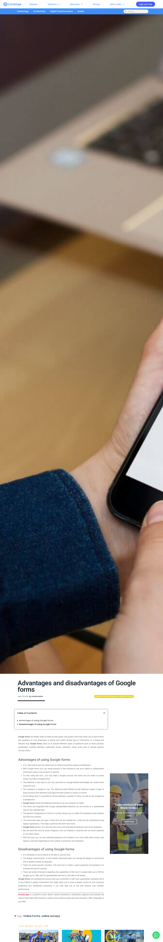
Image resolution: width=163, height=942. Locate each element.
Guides (80, 11)
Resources (75, 4)
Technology (23, 11)
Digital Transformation (61, 11)
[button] (104, 713)
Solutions (52, 4)
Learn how (129, 821)
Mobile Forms (126, 696)
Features (33, 4)
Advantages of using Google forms (36, 720)
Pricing (96, 4)
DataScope (23, 894)
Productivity (39, 11)
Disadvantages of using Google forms (37, 724)
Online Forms (31, 916)
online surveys (51, 916)
